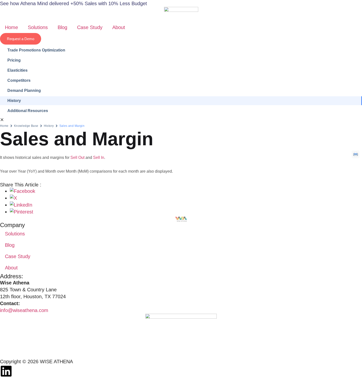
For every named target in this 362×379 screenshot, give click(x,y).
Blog (62, 27)
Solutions (38, 27)
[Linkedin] (6, 371)
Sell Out (77, 157)
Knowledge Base (26, 126)
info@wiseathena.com (24, 310)
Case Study (89, 27)
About (118, 27)
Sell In (98, 157)
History (49, 126)
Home (11, 27)
